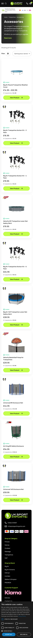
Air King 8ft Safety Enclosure (13, 446)
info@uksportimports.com (16, 526)
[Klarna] (13, 592)
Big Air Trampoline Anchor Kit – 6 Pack (15, 268)
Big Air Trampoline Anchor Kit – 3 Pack (14, 131)
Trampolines (12, 17)
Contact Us (8, 601)
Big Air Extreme (10, 570)
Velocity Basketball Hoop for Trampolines (13, 358)
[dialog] (16, 619)
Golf (6, 558)
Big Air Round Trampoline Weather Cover (15, 86)
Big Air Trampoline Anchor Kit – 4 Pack (15, 177)
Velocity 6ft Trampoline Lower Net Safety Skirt (15, 222)
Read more (8, 38)
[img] (16, 3)
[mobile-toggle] (2, 3)
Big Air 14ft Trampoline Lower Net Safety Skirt (15, 313)
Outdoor (7, 548)
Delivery (7, 598)
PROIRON (8, 583)
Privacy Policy (22, 616)
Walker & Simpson (11, 579)
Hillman (7, 573)
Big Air (7, 566)
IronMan (7, 576)
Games (7, 545)
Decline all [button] (24, 634)
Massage (8, 551)
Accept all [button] (8, 634)
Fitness (7, 542)
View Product (14, 98)
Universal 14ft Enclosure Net (13, 489)
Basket (31, 2)
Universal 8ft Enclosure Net (13, 403)
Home (5, 17)
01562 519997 (12, 523)
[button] (16, 631)
